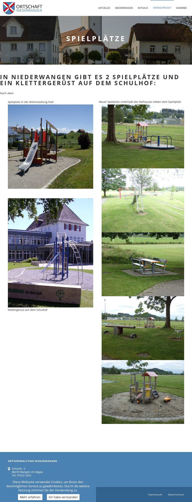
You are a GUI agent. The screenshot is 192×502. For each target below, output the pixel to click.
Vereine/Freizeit (162, 7)
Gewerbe (181, 8)
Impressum (155, 494)
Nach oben (7, 93)
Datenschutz (176, 494)
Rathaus (143, 8)
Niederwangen (124, 8)
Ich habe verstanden (63, 497)
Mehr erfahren (30, 497)
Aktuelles (104, 8)
